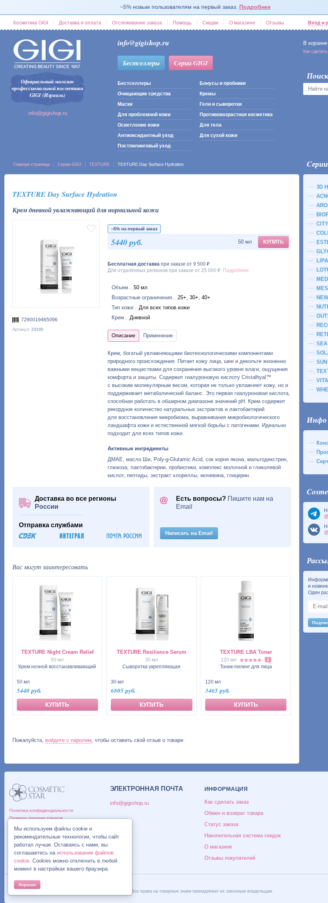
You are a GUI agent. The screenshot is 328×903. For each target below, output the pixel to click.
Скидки (210, 23)
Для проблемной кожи (144, 114)
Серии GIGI (191, 62)
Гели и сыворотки (221, 104)
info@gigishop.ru (47, 113)
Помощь (182, 23)
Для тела (211, 125)
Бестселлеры (141, 62)
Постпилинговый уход (144, 146)
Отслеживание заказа (137, 23)
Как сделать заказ (226, 802)
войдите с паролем (68, 740)
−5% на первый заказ (134, 228)
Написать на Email (189, 533)
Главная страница (31, 164)
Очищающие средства (144, 94)
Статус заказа (221, 824)
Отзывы (275, 23)
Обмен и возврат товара (233, 813)
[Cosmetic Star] (37, 793)
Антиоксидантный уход (146, 135)
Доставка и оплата (80, 23)
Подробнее (255, 7)
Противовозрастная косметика (236, 114)
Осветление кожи (138, 125)
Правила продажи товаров (36, 818)
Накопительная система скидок (242, 835)
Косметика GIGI (30, 23)
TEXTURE (99, 164)
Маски (125, 104)
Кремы (208, 94)
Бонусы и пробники (223, 83)
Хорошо (27, 884)
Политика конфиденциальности (41, 810)
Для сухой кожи (218, 135)
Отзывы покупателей (229, 858)
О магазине (242, 23)
